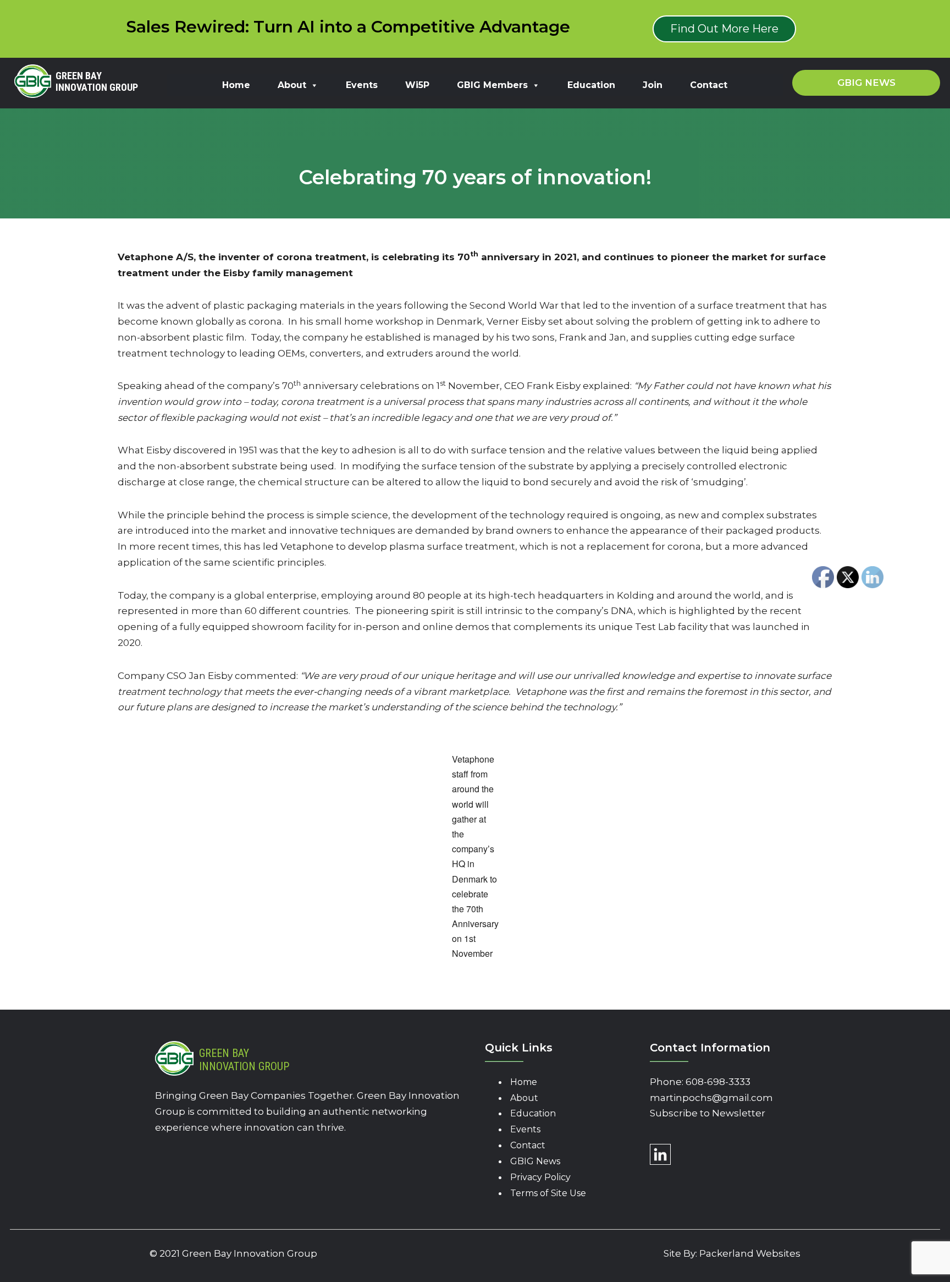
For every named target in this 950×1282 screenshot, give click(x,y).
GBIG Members (492, 85)
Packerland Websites (749, 1253)
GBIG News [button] (866, 82)
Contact (708, 85)
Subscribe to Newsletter (707, 1113)
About (292, 85)
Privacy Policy (540, 1177)
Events (362, 85)
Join (652, 85)
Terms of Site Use (548, 1193)
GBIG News (535, 1161)
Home (236, 85)
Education (591, 85)
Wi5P (417, 85)
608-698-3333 (718, 1081)
